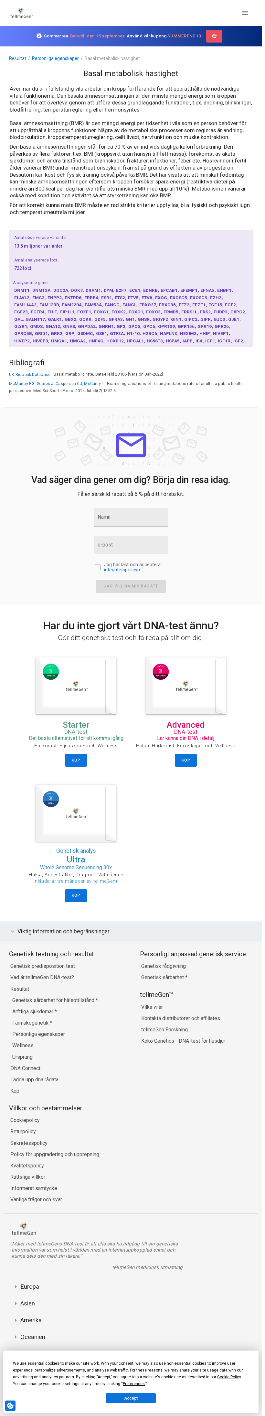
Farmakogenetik (31, 1023)
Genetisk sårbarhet (163, 977)
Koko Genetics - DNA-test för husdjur (183, 1041)
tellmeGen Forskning (164, 1030)
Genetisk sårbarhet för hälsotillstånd (54, 1000)
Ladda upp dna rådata (34, 1080)
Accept (131, 1398)
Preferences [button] (134, 1384)
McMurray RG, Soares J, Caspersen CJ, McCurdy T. (57, 383)
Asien (27, 1303)
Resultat (17, 58)
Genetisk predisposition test (42, 966)
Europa (29, 1286)
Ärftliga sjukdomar (33, 1011)
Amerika (31, 1320)
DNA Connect (25, 1068)
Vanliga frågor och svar (36, 1199)
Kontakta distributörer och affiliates (180, 1018)
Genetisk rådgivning (163, 966)
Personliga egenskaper (55, 58)
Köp (14, 1091)
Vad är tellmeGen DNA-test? (42, 977)
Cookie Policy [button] (229, 1377)
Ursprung (22, 1057)
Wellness (23, 1045)
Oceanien (32, 1336)
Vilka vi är (152, 1007)
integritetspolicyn (122, 570)
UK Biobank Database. (30, 374)
